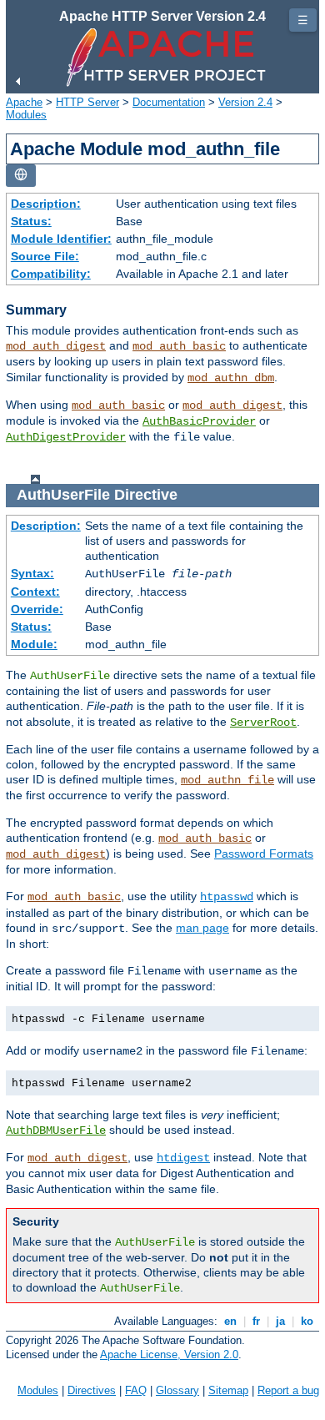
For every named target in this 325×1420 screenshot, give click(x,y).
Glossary (177, 1390)
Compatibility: (51, 273)
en (230, 1321)
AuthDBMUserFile (56, 1130)
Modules (26, 114)
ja (280, 1321)
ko (307, 1321)
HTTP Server (87, 102)
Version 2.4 (245, 102)
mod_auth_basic (179, 346)
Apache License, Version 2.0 (169, 1354)
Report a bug (288, 1390)
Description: (46, 203)
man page (202, 927)
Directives (92, 1390)
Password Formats (263, 853)
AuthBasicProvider (199, 421)
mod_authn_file (227, 780)
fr (256, 1321)
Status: (31, 221)
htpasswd (226, 897)
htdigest (183, 1158)
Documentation (168, 102)
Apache (24, 102)
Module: (34, 644)
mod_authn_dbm (231, 378)
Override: (37, 609)
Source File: (45, 256)
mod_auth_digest (56, 346)
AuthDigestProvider (66, 437)
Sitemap (228, 1390)
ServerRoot (263, 722)
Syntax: (32, 573)
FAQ (136, 1390)
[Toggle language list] (21, 175)
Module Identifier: (61, 238)
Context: (35, 591)
